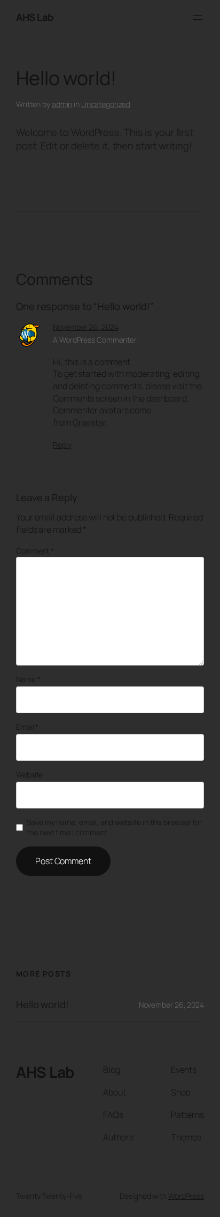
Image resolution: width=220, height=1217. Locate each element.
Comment (35, 551)
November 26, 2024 (85, 327)
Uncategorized (105, 104)
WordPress (186, 1196)
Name (28, 679)
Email (27, 727)
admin (62, 104)
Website (29, 774)
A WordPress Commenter (95, 340)
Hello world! (42, 1004)
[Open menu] (197, 17)
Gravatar (89, 422)
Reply (62, 445)
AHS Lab (34, 17)
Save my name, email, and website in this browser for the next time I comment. (114, 827)
